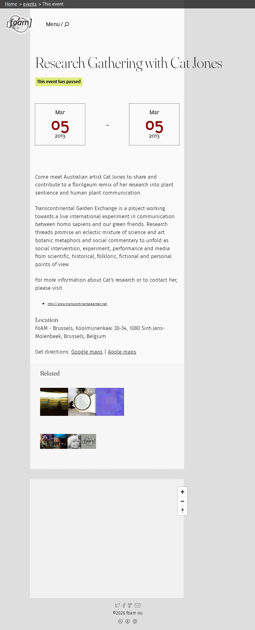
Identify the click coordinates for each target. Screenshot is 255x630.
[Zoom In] (182, 491)
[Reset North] (182, 510)
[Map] (112, 538)
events (30, 4)
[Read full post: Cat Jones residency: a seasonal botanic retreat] (110, 402)
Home (11, 4)
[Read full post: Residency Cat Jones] (82, 402)
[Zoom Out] (182, 501)
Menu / (54, 24)
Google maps (87, 352)
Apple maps (122, 352)
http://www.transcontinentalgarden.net (77, 304)
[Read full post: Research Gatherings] (54, 402)
